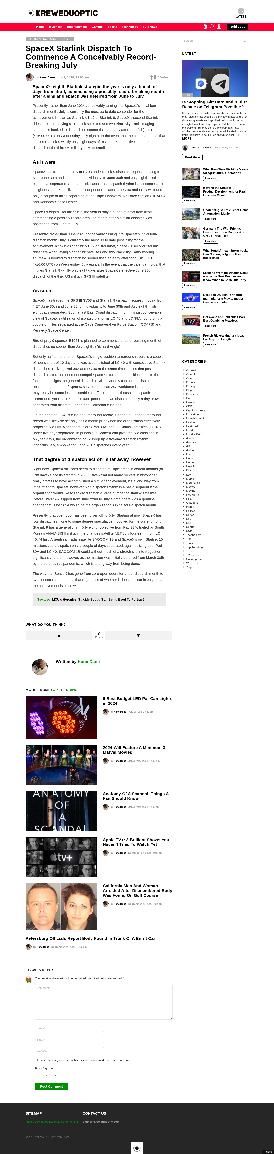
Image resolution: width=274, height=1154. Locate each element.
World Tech (193, 563)
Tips (188, 538)
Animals (191, 374)
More (186, 138)
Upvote (59, 635)
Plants (190, 506)
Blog (187, 95)
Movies (190, 486)
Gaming (97, 26)
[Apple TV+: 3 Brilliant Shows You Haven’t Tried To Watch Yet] (61, 857)
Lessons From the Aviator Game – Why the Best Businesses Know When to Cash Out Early (225, 276)
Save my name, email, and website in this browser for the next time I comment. (85, 1060)
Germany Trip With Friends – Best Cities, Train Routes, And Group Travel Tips (224, 232)
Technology (130, 26)
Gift (188, 446)
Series (190, 514)
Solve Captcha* (45, 1068)
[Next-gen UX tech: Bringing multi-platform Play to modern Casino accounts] (191, 297)
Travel (190, 551)
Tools (189, 543)
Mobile (190, 478)
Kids (189, 470)
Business (55, 26)
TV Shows (150, 26)
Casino (190, 402)
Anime (190, 378)
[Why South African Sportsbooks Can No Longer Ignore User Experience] (191, 255)
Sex (188, 518)
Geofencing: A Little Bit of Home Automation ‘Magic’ (225, 211)
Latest (241, 16)
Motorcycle (193, 482)
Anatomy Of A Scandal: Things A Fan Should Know (136, 796)
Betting (190, 386)
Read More (192, 157)
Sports (112, 26)
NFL (189, 498)
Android (191, 370)
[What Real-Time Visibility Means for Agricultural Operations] (191, 174)
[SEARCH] (212, 27)
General (191, 442)
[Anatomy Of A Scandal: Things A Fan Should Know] (61, 811)
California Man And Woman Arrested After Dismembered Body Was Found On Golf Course (137, 890)
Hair (188, 454)
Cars (189, 398)
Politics (190, 510)
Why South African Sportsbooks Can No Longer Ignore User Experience (225, 254)
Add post (238, 27)
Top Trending (64, 690)
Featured (192, 426)
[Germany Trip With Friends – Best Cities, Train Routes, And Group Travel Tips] (191, 233)
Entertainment (77, 26)
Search (244, 41)
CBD (189, 406)
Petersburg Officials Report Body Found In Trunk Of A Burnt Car (90, 938)
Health (190, 458)
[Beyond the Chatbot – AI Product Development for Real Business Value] (191, 192)
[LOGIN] (219, 27)
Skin (189, 522)
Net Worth (192, 494)
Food (189, 430)
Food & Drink (194, 434)
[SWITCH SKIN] (205, 27)
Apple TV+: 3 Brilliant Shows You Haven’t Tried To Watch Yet (136, 842)
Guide (190, 450)
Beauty (190, 382)
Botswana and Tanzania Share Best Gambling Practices (224, 318)
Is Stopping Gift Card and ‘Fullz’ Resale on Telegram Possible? (214, 104)
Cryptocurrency (196, 410)
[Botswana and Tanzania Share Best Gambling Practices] (191, 320)
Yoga (189, 567)
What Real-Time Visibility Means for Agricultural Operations (225, 171)
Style (189, 530)
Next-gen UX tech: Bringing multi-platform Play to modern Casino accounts (224, 298)
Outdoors (192, 502)
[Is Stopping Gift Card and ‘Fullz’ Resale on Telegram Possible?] (215, 78)
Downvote (138, 635)
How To (191, 466)
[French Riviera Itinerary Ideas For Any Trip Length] (191, 339)
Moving (190, 490)
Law (188, 474)
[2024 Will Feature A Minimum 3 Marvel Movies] (61, 765)
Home (40, 26)
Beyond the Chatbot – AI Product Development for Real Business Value (224, 191)
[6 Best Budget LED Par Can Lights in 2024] (61, 717)
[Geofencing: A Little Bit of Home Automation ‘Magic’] (191, 214)
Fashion (191, 422)
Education (192, 414)
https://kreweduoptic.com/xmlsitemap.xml (52, 1121)
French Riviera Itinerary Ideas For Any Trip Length (223, 337)
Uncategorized (195, 559)
